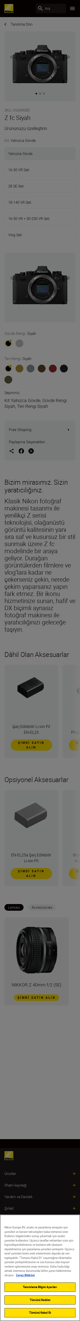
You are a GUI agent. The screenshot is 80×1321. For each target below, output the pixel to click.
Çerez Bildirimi (25, 1275)
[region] (40, 1268)
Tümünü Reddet (40, 1300)
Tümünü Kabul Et (40, 1313)
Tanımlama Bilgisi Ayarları (40, 1287)
